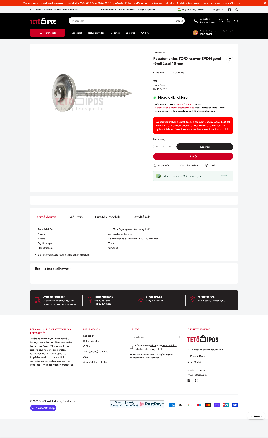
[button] (236, 21)
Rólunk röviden (91, 340)
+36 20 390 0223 (127, 9)
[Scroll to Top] (262, 421)
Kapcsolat (88, 335)
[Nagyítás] (142, 57)
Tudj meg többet (224, 175)
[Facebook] (229, 9)
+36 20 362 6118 (109, 9)
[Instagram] (236, 9)
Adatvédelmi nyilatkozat (96, 362)
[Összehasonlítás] (228, 21)
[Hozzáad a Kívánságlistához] (229, 59)
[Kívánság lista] (221, 21)
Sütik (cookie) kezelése (95, 351)
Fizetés (193, 156)
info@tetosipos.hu (146, 9)
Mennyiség (159, 139)
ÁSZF (86, 356)
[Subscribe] (179, 337)
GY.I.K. (87, 346)
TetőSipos (159, 52)
